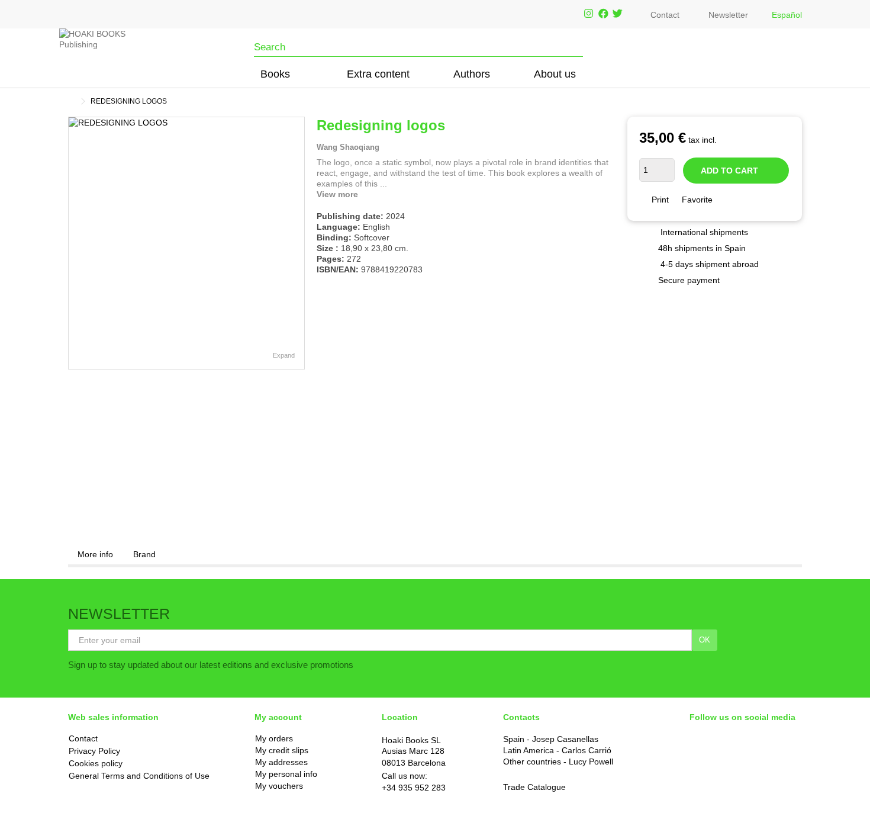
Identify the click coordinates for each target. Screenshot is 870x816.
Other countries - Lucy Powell (558, 761)
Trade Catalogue (534, 787)
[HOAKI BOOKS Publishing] (95, 51)
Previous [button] (74, 243)
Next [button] (298, 243)
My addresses (281, 762)
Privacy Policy (94, 751)
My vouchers (279, 786)
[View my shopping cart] (790, 73)
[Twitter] (618, 14)
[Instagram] (588, 14)
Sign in (772, 73)
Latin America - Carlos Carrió (557, 750)
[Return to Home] (71, 101)
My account (278, 717)
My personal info (286, 774)
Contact (664, 15)
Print (659, 199)
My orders (274, 738)
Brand (144, 554)
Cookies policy (96, 763)
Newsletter (728, 15)
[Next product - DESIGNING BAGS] (797, 99)
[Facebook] (603, 14)
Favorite (697, 199)
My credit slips (281, 750)
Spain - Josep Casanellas (550, 739)
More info (95, 554)
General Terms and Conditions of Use (139, 775)
